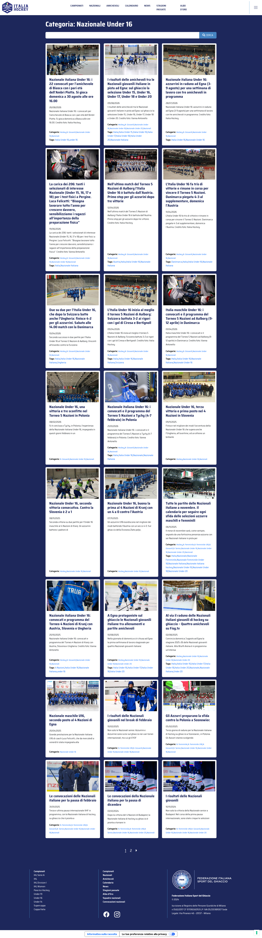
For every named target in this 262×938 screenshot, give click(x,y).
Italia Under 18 (123, 136)
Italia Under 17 (134, 668)
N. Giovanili (71, 132)
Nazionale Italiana (119, 140)
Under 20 (178, 671)
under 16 (73, 140)
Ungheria (61, 362)
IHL (35, 879)
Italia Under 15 (126, 132)
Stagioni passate (161, 7)
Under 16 (38, 898)
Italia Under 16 (62, 140)
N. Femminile (188, 544)
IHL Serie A (39, 875)
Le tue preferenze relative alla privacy (144, 934)
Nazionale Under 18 (118, 128)
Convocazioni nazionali (114, 902)
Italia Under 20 (117, 671)
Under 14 (38, 902)
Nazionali (94, 6)
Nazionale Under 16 (195, 140)
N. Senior (177, 548)
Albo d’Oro (183, 7)
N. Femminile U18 (201, 544)
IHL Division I (40, 883)
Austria (116, 262)
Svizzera (119, 362)
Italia (115, 132)
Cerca (209, 35)
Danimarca (176, 262)
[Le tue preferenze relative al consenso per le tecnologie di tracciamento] (257, 933)
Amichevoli (112, 6)
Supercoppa (39, 905)
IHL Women (39, 886)
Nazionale (138, 455)
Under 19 (38, 894)
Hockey (63, 132)
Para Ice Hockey (42, 890)
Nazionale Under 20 (134, 128)
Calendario (131, 6)
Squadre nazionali (112, 898)
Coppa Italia (39, 909)
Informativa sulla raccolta (102, 934)
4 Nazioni (59, 668)
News (147, 6)
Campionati (76, 6)
